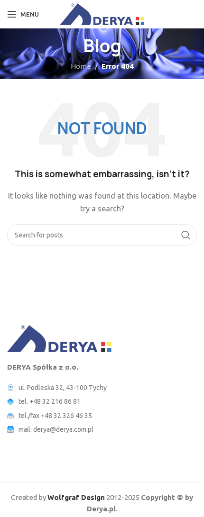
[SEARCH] (186, 235)
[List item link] (102, 401)
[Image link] (59, 338)
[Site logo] (102, 13)
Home (81, 66)
